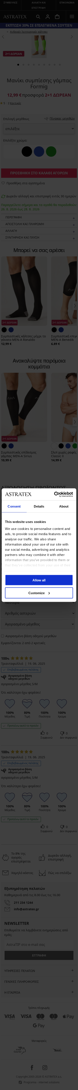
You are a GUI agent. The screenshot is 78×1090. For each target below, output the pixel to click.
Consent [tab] (14, 506)
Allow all (39, 580)
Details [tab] (39, 506)
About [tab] (64, 506)
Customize (36, 593)
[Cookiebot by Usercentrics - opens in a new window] (55, 494)
